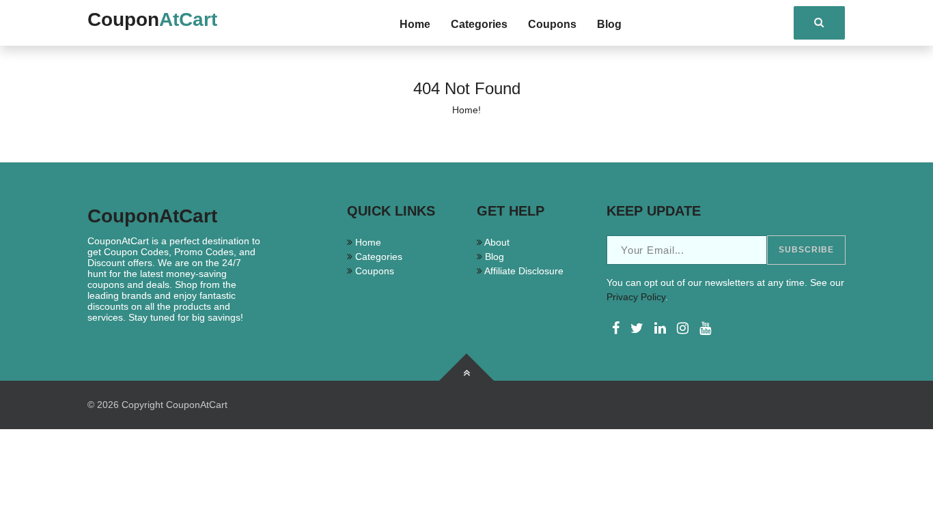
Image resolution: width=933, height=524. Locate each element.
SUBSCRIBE (806, 249)
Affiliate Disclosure (522, 270)
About (496, 242)
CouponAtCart (196, 404)
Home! (466, 109)
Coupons (552, 24)
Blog (609, 24)
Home (415, 24)
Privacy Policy (636, 296)
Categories (479, 24)
